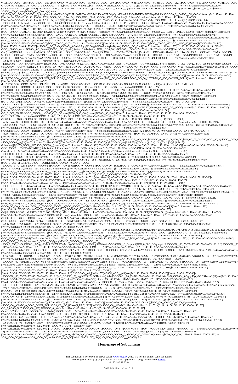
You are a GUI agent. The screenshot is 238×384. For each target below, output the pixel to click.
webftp (161, 359)
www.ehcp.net (120, 356)
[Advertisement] (39, 377)
